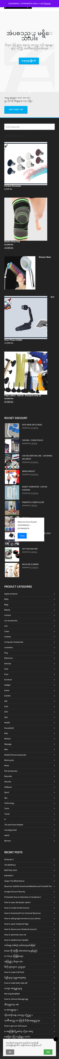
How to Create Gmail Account (16, 907)
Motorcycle (9, 760)
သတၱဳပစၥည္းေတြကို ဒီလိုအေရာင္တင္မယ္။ (22, 1020)
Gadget (7, 685)
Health (7, 722)
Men (6, 749)
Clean (6, 631)
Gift (5, 701)
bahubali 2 (8, 875)
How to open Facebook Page (16, 924)
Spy (5, 797)
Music (6, 765)
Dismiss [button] (47, 3)
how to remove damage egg (16, 999)
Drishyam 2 (9, 859)
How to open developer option (17, 902)
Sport (6, 792)
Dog (6, 652)
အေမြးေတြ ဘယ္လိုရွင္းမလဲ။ (17, 1036)
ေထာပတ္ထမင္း (11, 1009)
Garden (7, 695)
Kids (6, 733)
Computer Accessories (13, 642)
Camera (7, 615)
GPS (6, 711)
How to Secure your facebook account (20, 929)
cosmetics (8, 647)
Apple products (10, 593)
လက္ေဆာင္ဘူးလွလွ (13, 988)
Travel (7, 814)
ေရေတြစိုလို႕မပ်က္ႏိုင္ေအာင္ (18, 1031)
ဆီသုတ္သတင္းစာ (11, 1004)
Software (8, 787)
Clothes (7, 636)
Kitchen (7, 738)
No (10, 1052)
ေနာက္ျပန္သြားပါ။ (29, 61)
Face (6, 669)
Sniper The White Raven (14, 881)
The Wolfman (10, 865)
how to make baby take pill (15, 983)
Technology (9, 803)
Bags (6, 604)
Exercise (7, 663)
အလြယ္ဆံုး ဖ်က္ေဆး (13, 961)
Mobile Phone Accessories (15, 755)
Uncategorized (10, 830)
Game (6, 690)
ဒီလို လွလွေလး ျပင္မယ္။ (14, 967)
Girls (6, 706)
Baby (6, 599)
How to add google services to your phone (22, 918)
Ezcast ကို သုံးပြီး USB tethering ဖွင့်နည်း (21, 950)
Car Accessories (10, 620)
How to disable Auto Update (16, 940)
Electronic (8, 658)
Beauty (7, 609)
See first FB (16, 109)
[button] (51, 127)
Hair (6, 717)
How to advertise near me (15, 934)
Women (7, 840)
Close (22, 535)
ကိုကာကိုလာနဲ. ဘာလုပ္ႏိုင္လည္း (18, 1015)
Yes (48, 1052)
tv (5, 819)
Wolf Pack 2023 (10, 870)
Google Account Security (14, 891)
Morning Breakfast (12, 993)
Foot (6, 674)
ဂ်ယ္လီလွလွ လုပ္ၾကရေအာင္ (15, 977)
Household (9, 728)
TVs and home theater (13, 824)
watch (6, 835)
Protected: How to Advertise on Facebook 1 (22, 897)
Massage (7, 744)
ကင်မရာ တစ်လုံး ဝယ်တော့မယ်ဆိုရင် (20, 945)
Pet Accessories (10, 771)
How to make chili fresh (14, 972)
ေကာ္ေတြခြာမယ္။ (13, 956)
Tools (6, 808)
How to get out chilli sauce (15, 1026)
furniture (8, 679)
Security (7, 781)
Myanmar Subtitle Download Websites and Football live (28, 886)
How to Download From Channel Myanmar (22, 913)
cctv (6, 626)
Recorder (8, 776)
